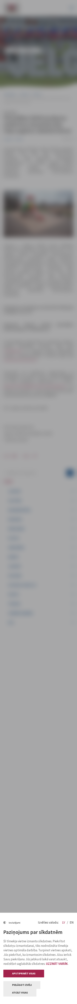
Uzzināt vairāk (57, 964)
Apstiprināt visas (24, 973)
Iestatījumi (14, 922)
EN (72, 922)
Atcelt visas (20, 992)
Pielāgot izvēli (22, 985)
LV (64, 922)
